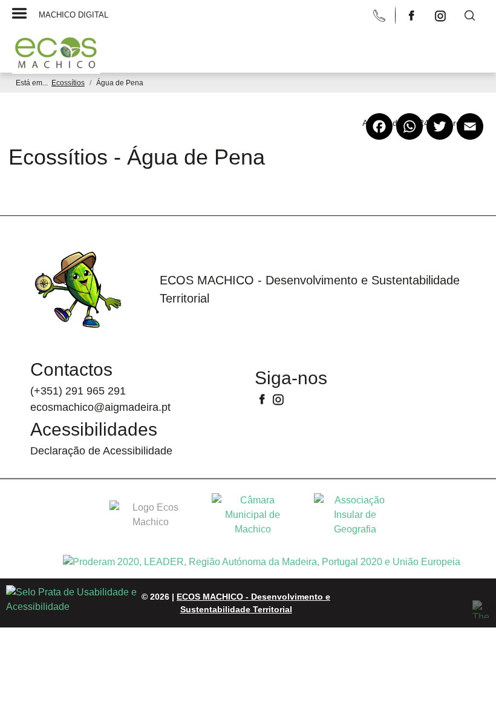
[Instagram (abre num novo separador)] (278, 398)
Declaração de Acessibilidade (101, 451)
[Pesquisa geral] (469, 15)
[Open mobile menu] (242, 41)
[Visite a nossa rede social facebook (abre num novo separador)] (412, 15)
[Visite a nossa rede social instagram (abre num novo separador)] (441, 15)
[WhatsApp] (409, 136)
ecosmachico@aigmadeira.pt (100, 407)
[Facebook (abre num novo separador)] (263, 398)
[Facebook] (379, 136)
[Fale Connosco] (380, 15)
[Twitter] (440, 136)
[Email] (470, 136)
